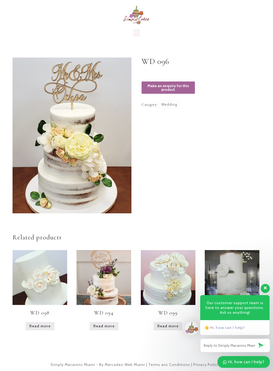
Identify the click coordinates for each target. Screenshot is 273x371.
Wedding (169, 104)
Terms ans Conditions (169, 364)
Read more (40, 326)
